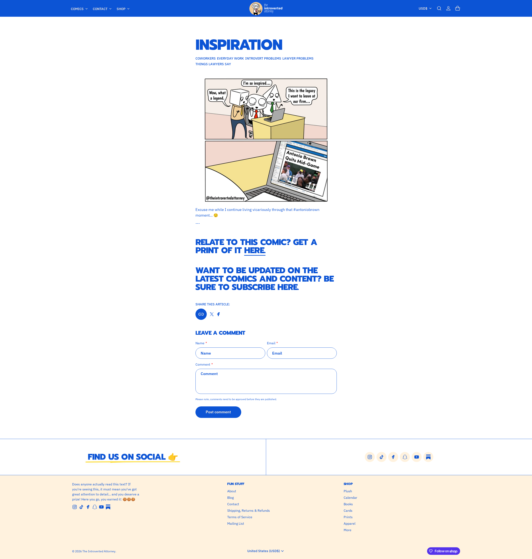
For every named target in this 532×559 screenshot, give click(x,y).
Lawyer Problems (298, 58)
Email (271, 343)
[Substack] (108, 506)
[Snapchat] (94, 506)
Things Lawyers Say (213, 64)
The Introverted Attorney (98, 551)
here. (254, 250)
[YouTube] (101, 506)
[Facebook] (88, 506)
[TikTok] (81, 506)
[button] (439, 8)
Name (199, 343)
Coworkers (205, 58)
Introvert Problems (263, 58)
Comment (202, 364)
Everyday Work (230, 58)
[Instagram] (74, 506)
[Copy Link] (201, 314)
